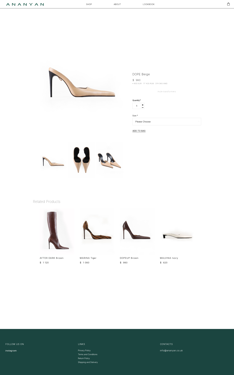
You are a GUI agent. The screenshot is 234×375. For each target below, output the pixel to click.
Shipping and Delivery (88, 362)
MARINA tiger (88, 258)
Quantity (136, 100)
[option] (81, 80)
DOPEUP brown (129, 258)
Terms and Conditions (87, 354)
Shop (89, 4)
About (117, 4)
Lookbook (149, 4)
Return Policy (84, 358)
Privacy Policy (84, 350)
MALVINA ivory (169, 258)
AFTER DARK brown (52, 258)
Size (135, 115)
